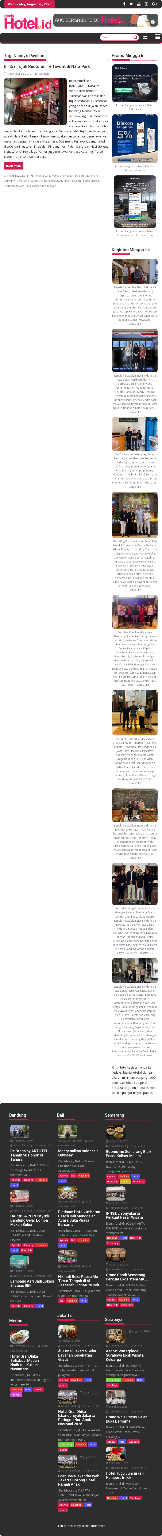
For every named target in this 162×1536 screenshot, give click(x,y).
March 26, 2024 (70, 1201)
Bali (73, 1175)
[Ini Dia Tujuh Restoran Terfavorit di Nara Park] (35, 80)
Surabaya (112, 1385)
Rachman (43, 73)
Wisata (24, 176)
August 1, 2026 (140, 1331)
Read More (13, 165)
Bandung (28, 1179)
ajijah (44, 1346)
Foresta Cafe (42, 176)
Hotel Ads (26, 1250)
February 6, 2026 (119, 1463)
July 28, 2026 (90, 1457)
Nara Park (78, 176)
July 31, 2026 (90, 1392)
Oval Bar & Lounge (27, 181)
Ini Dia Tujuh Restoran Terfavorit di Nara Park (47, 66)
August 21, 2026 (23, 1206)
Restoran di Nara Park (17, 186)
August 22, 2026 (23, 1140)
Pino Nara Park (72, 181)
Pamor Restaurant (51, 181)
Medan (38, 1389)
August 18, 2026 (118, 1203)
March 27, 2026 (118, 1406)
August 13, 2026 (118, 1264)
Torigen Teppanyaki (44, 186)
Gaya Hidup (66, 1444)
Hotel (15, 1185)
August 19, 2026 (71, 1340)
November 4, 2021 (24, 1346)
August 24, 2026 (118, 1141)
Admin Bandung (22, 1145)
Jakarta (63, 1385)
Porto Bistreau (91, 181)
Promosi (16, 1394)
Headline (12, 176)
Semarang (138, 1181)
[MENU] (158, 37)
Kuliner (125, 1181)
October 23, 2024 (71, 1140)
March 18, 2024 (70, 1266)
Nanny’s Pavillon (61, 176)
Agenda (16, 1179)
